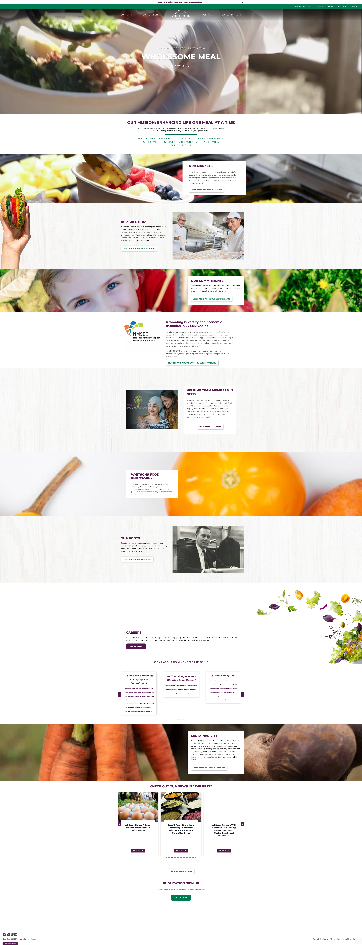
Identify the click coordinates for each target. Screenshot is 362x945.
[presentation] (141, 807)
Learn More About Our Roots (137, 559)
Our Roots (208, 15)
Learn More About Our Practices (209, 768)
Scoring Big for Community (184, 825)
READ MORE (141, 850)
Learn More (136, 646)
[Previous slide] (119, 694)
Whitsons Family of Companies (310, 7)
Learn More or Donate (210, 427)
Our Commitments (231, 15)
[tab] (178, 719)
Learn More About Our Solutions (139, 248)
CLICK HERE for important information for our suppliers (180, 2)
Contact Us (341, 7)
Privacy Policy (335, 939)
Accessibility (346, 939)
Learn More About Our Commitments (211, 299)
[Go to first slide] (242, 694)
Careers (353, 7)
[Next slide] (242, 824)
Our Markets (128, 15)
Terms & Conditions (320, 939)
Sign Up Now (181, 898)
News (330, 7)
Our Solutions (151, 15)
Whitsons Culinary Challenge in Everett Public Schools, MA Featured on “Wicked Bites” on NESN (227, 829)
